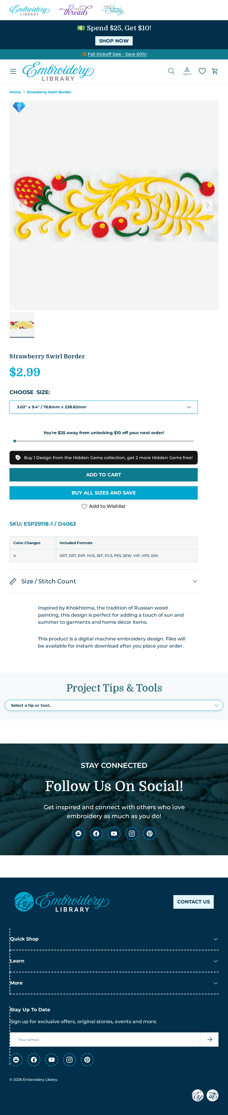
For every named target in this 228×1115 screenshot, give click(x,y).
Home (15, 92)
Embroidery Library (40, 1079)
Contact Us (193, 902)
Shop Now (114, 41)
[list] (114, 205)
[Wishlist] (202, 71)
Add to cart (103, 475)
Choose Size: (30, 392)
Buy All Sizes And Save (104, 493)
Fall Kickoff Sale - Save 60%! (117, 54)
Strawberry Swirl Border (49, 92)
